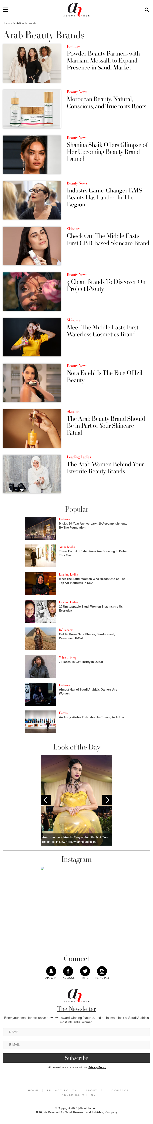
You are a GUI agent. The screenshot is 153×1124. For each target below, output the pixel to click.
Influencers (66, 630)
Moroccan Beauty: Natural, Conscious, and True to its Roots (106, 103)
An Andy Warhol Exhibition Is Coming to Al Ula (91, 717)
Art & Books (67, 547)
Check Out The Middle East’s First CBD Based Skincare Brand (108, 240)
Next (107, 800)
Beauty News (77, 92)
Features (73, 46)
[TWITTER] (85, 971)
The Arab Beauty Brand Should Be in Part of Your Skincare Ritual (106, 425)
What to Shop (67, 658)
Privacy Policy (97, 1067)
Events (63, 713)
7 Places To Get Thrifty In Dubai (81, 661)
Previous (46, 800)
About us (94, 1090)
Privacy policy (62, 1090)
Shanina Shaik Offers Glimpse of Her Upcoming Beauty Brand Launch (107, 152)
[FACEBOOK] (68, 971)
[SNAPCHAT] (51, 971)
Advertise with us (78, 1094)
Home (6, 22)
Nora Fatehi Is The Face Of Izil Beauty (104, 376)
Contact (120, 1090)
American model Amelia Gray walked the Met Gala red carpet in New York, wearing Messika (75, 839)
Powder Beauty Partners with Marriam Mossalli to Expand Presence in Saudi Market (103, 60)
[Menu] (5, 10)
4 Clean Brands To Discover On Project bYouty (106, 285)
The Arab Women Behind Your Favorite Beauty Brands (105, 468)
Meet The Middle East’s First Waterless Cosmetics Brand (102, 331)
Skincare (73, 229)
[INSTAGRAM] (102, 971)
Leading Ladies (79, 457)
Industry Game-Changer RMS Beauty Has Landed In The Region (104, 197)
